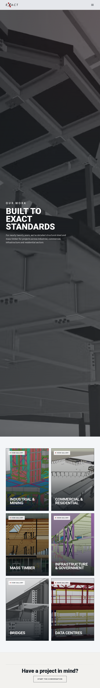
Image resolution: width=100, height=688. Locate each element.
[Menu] (92, 5)
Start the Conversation (50, 679)
